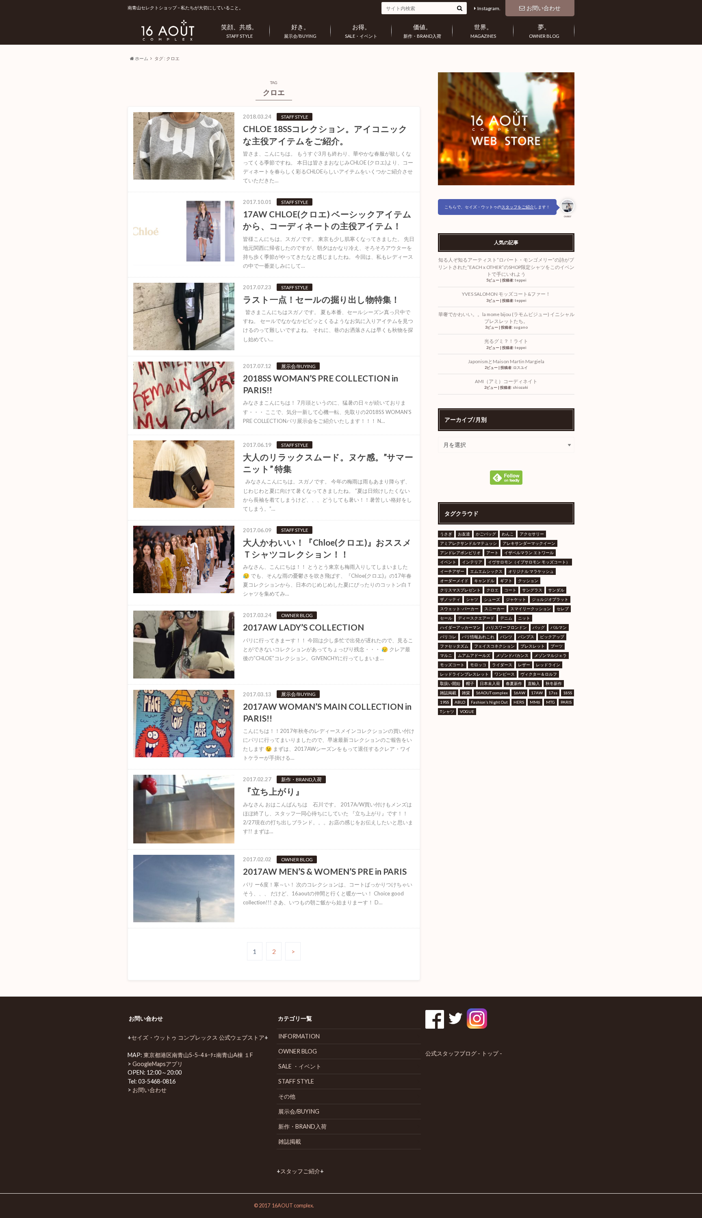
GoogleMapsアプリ (157, 1063)
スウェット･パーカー (459, 608)
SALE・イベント (361, 31)
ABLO (460, 702)
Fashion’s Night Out (489, 702)
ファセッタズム (454, 646)
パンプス (526, 636)
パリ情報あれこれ (478, 636)
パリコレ (448, 636)
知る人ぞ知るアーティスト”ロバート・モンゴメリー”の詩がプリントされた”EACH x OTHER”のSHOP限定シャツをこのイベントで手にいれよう (506, 267)
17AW (537, 692)
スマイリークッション (530, 608)
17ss (552, 692)
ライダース (502, 664)
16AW (519, 692)
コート (510, 589)
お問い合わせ (543, 7)
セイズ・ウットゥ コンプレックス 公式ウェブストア (197, 1037)
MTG (550, 702)
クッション (528, 580)
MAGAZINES (483, 31)
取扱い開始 (450, 683)
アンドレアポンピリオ (460, 552)
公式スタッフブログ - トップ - (463, 1053)
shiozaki (520, 387)
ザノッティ (450, 599)
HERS (519, 702)
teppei (520, 280)
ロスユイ (520, 367)
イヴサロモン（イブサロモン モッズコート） (529, 561)
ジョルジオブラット (550, 599)
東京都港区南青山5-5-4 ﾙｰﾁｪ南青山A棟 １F (198, 1054)
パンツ (506, 636)
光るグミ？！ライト (506, 341)
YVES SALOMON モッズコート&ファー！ (506, 294)
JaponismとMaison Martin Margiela (506, 361)
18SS (567, 692)
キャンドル (484, 580)
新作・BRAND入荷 (422, 31)
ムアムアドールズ (474, 655)
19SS (444, 702)
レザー (524, 664)
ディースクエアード (476, 618)
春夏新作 (514, 683)
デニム (506, 618)
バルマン (558, 627)
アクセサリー (532, 533)
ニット (524, 618)
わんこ (508, 533)
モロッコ (478, 664)
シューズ (492, 599)
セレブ (563, 608)
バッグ (539, 627)
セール (446, 618)
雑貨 (466, 692)
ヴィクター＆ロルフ (538, 674)
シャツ (472, 599)
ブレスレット (532, 646)
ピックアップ (552, 636)
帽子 (470, 683)
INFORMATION (299, 1036)
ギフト (506, 580)
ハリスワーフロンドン (506, 627)
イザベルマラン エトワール (529, 552)
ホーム (141, 58)
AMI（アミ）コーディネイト (506, 381)
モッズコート (452, 664)
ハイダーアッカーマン (460, 627)
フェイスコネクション (494, 646)
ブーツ (556, 646)
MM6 (535, 702)
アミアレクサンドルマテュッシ (468, 543)
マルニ (446, 655)
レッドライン (548, 664)
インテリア (472, 561)
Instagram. (488, 8)
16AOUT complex (492, 692)
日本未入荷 (490, 683)
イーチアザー (452, 571)
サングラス (532, 589)
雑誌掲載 (448, 692)
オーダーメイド (454, 580)
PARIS (566, 702)
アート (492, 552)
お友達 (464, 533)
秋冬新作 (554, 683)
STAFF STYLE (239, 31)
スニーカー (494, 608)
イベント (448, 561)
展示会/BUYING (300, 31)
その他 (286, 1096)
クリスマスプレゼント (460, 589)
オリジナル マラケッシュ (531, 571)
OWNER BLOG (544, 31)
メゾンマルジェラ (550, 655)
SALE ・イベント (299, 1066)
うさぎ (446, 533)
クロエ (492, 589)
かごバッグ (486, 533)
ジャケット (516, 599)
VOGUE (467, 711)
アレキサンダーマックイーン (529, 543)
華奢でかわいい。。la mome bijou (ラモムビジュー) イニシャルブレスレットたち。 (506, 318)
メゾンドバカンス (512, 655)
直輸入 (534, 683)
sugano (521, 327)
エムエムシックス (486, 571)
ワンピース (504, 674)
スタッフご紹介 (300, 1171)
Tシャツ (447, 711)
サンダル (556, 589)
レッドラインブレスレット (464, 674)
